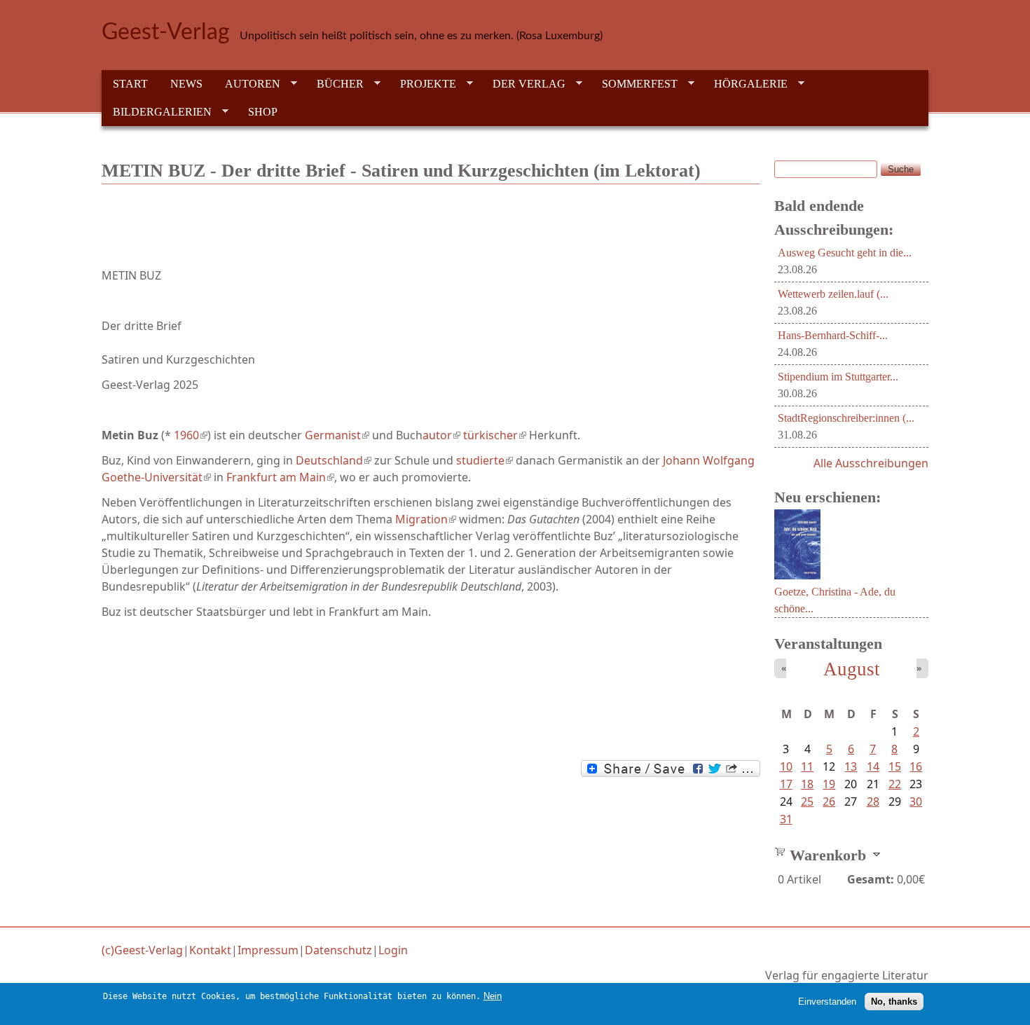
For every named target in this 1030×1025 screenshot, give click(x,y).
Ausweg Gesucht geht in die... (845, 253)
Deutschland (333, 460)
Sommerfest (634, 84)
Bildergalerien (157, 112)
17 (786, 784)
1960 (190, 435)
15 (894, 766)
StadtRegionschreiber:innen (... (846, 418)
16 (915, 766)
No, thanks (894, 1001)
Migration (425, 519)
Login (393, 950)
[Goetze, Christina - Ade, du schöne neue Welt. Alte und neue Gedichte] (797, 575)
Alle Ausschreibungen (870, 463)
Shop (262, 112)
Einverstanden (827, 1001)
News (186, 84)
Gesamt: (870, 879)
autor (441, 435)
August (851, 669)
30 (915, 801)
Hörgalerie (745, 84)
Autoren (247, 84)
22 (894, 784)
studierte (484, 460)
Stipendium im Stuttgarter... (838, 377)
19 (829, 784)
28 (873, 801)
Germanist (337, 435)
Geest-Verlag (166, 32)
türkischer (494, 435)
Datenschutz (338, 950)
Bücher (334, 84)
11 (807, 766)
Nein (492, 996)
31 (786, 819)
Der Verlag (523, 84)
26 (829, 801)
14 (873, 766)
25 (807, 801)
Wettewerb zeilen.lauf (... (833, 294)
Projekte (422, 84)
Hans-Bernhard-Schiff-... (833, 335)
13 (850, 766)
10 (786, 766)
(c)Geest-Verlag (142, 950)
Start (130, 84)
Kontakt (210, 950)
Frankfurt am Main (280, 477)
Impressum (268, 950)
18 (807, 784)
